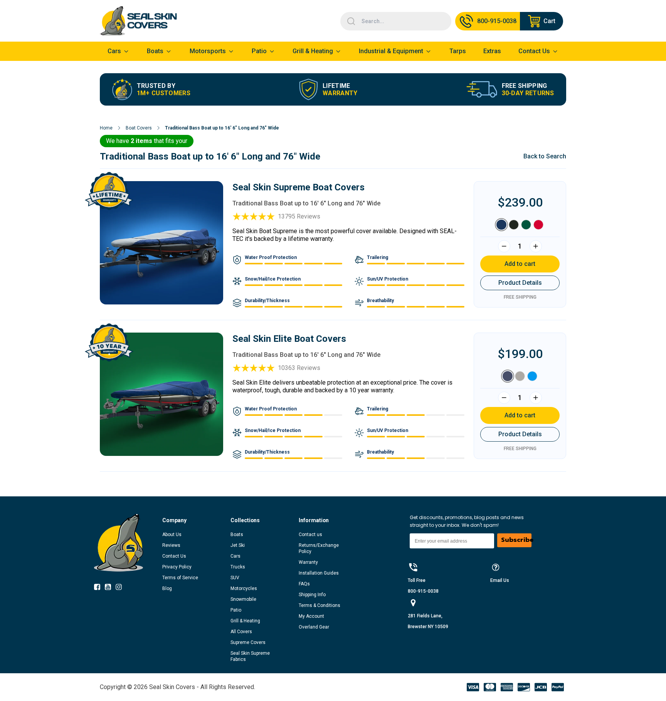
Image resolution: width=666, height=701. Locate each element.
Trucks (237, 567)
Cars (235, 556)
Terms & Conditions (319, 605)
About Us (172, 534)
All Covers (241, 631)
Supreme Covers (248, 642)
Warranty (308, 562)
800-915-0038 (423, 591)
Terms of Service (180, 577)
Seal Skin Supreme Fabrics (250, 656)
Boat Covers (139, 128)
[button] (196, 520)
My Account (311, 616)
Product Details (520, 282)
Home (106, 128)
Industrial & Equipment (391, 51)
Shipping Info (312, 594)
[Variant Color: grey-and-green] (526, 225)
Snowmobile (243, 599)
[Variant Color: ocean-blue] (532, 376)
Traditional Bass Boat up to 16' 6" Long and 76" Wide (222, 128)
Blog (167, 588)
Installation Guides (319, 573)
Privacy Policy (177, 567)
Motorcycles (243, 588)
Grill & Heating (313, 51)
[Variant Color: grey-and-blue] (501, 225)
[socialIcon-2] (121, 588)
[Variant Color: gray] (520, 376)
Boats (236, 534)
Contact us (310, 534)
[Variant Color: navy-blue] (508, 376)
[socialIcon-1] (110, 588)
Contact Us (174, 556)
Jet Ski (237, 545)
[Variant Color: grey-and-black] (514, 225)
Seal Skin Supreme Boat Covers (298, 187)
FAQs (304, 584)
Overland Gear (314, 627)
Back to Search (544, 156)
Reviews (171, 545)
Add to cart (520, 263)
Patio (259, 51)
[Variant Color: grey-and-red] (538, 225)
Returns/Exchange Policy (319, 548)
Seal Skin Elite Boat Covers (289, 338)
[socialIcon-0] (99, 588)
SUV (234, 577)
